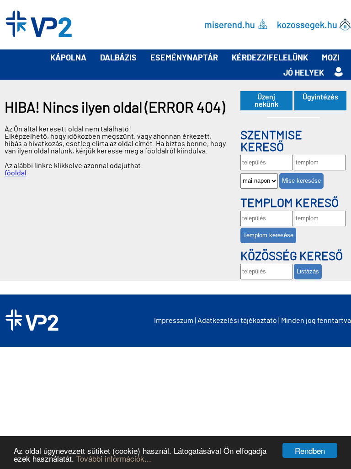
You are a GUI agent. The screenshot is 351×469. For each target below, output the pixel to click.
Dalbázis (118, 58)
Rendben (310, 450)
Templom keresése (268, 235)
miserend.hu (229, 24)
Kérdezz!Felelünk (270, 58)
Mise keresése (301, 180)
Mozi (331, 58)
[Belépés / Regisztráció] (338, 72)
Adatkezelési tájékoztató (237, 320)
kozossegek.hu (307, 24)
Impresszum (173, 320)
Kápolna (68, 58)
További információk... (113, 458)
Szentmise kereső (271, 141)
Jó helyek (303, 73)
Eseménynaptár (184, 58)
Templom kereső (289, 203)
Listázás (308, 271)
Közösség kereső (291, 256)
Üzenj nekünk (266, 100)
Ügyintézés (320, 97)
